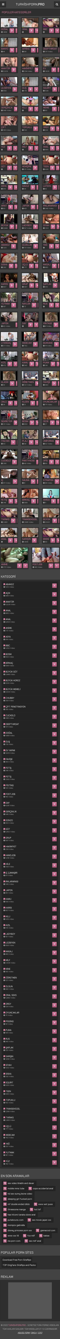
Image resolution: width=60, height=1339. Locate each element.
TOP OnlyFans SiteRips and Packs (19, 1265)
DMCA (34, 1332)
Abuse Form (24, 1332)
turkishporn (30, 4)
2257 (40, 1332)
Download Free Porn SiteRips (17, 1259)
